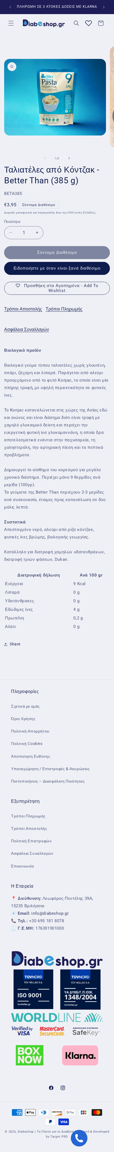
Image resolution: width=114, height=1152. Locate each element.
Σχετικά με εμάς (25, 706)
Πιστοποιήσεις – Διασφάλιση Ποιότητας (48, 781)
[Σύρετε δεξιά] (69, 158)
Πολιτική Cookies (27, 743)
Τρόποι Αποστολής (23, 309)
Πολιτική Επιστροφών (31, 841)
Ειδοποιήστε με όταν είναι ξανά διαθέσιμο (57, 268)
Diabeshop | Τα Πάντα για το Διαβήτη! (46, 1131)
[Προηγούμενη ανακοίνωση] (10, 7)
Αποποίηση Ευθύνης (30, 756)
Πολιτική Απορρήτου (30, 731)
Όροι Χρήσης (23, 718)
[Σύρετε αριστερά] (45, 158)
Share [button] (15, 644)
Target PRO (59, 1136)
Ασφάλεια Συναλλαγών (26, 329)
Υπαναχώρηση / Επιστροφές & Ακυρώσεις (50, 769)
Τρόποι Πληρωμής (64, 309)
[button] (11, 23)
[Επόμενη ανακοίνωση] (104, 7)
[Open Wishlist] (88, 23)
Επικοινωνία (22, 866)
